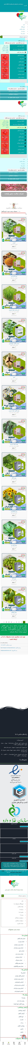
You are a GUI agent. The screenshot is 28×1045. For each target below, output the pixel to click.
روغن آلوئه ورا (14, 545)
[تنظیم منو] (26, 22)
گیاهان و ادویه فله (14, 244)
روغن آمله (14, 578)
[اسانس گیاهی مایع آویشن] (14, 330)
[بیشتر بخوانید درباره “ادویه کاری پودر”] (15, 273)
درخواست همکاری (13, 94)
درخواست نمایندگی (13, 91)
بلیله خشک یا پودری (14, 444)
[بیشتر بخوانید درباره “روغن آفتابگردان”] (15, 508)
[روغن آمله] (14, 565)
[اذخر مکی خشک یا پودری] (14, 296)
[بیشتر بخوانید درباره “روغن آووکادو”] (15, 609)
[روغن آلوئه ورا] (14, 532)
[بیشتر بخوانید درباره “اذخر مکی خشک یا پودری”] (15, 307)
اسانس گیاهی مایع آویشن (14, 343)
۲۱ (11, 622)
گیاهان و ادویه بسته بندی (14, 311)
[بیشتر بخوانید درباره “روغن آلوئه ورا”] (15, 542)
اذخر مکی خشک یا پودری (14, 310)
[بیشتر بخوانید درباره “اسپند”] (15, 374)
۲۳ (6, 622)
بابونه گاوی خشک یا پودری (14, 410)
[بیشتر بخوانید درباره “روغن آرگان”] (15, 475)
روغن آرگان (14, 478)
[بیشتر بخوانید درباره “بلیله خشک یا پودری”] (15, 441)
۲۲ (9, 622)
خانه (19, 211)
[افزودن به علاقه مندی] (13, 240)
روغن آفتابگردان (14, 511)
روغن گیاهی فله (14, 479)
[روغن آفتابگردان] (14, 498)
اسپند (14, 377)
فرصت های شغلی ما (13, 97)
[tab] (18, 46)
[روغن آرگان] (14, 464)
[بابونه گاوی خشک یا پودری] (14, 397)
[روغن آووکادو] (14, 599)
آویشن (14, 242)
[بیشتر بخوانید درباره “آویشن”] (15, 240)
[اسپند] (14, 364)
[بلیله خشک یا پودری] (14, 431)
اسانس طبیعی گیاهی (14, 345)
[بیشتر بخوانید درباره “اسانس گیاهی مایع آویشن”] (15, 340)
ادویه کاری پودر (14, 276)
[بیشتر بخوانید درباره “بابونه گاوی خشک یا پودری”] (15, 407)
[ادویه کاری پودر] (14, 263)
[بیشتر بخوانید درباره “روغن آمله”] (15, 575)
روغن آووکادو (14, 612)
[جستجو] (1, 37)
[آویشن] (14, 229)
